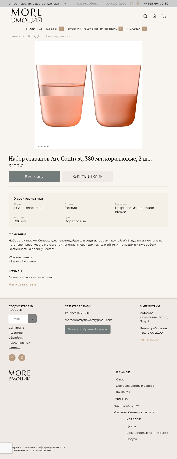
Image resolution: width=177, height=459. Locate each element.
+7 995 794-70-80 (156, 3)
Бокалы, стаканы (58, 36)
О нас (13, 3)
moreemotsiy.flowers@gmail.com (88, 320)
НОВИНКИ (34, 28)
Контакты (123, 392)
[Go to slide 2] (42, 146)
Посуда (131, 439)
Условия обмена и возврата (134, 412)
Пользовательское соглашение (30, 450)
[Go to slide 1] (39, 146)
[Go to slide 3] (45, 146)
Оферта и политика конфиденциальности (37, 447)
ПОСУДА (133, 28)
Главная (14, 36)
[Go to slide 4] (48, 146)
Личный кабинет (126, 406)
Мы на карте (149, 339)
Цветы (131, 426)
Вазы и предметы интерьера (147, 432)
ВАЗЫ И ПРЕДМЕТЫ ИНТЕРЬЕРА (92, 28)
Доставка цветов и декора (40, 3)
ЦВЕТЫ (51, 28)
